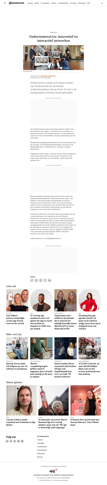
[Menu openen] (5, 3)
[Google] (7, 441)
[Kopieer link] (32, 280)
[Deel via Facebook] (40, 280)
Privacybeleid (45, 475)
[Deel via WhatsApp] (36, 280)
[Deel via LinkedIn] (49, 280)
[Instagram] (18, 441)
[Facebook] (14, 441)
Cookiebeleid (37, 475)
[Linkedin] (11, 441)
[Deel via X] (45, 280)
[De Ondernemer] (16, 3)
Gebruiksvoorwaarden (67, 475)
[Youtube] (22, 441)
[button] (55, 475)
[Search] (102, 3)
